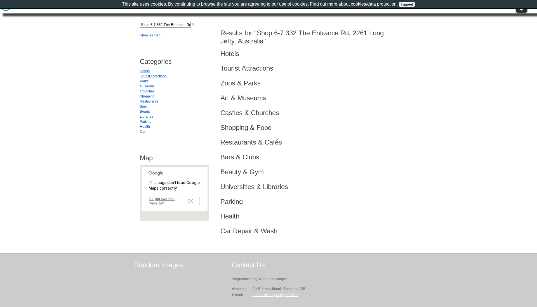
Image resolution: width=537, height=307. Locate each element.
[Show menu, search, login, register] (521, 12)
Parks (144, 81)
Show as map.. (151, 35)
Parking (146, 122)
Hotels (145, 71)
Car (142, 132)
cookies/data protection (374, 4)
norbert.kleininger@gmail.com (275, 295)
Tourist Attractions (153, 76)
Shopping (147, 96)
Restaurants (149, 101)
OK (190, 201)
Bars (143, 106)
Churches (147, 91)
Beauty (145, 111)
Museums (147, 86)
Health (145, 127)
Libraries (146, 116)
